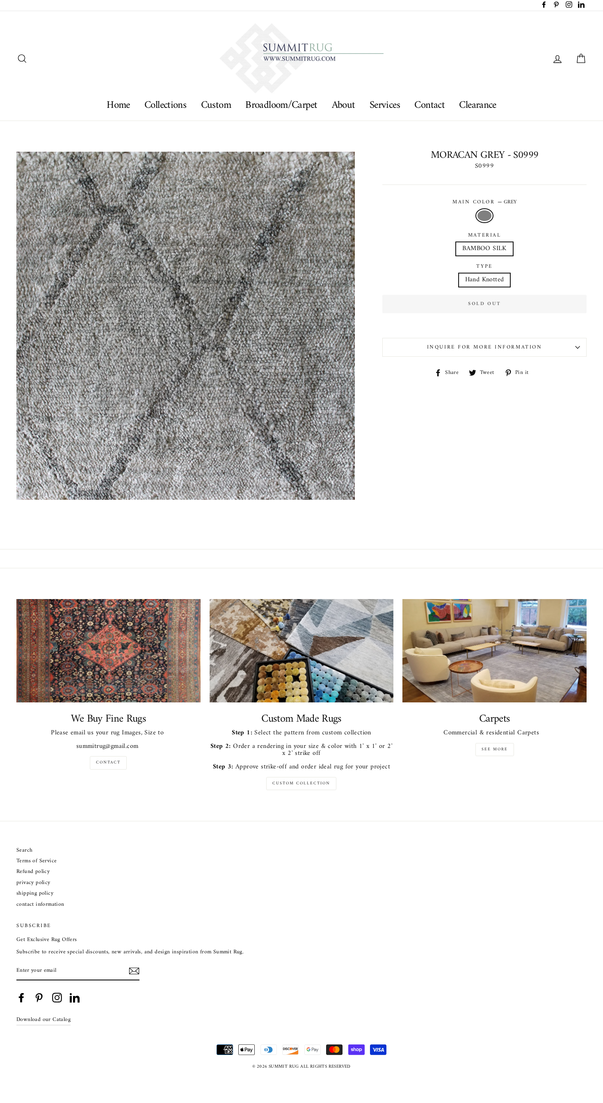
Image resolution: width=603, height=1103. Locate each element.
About (343, 105)
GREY (484, 215)
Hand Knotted (484, 279)
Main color (484, 202)
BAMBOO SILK (484, 248)
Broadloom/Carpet (281, 105)
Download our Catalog (43, 1020)
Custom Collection (301, 783)
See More (495, 749)
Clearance (477, 105)
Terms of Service (36, 861)
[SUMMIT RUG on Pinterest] (39, 998)
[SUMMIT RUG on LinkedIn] (75, 998)
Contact (429, 105)
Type (484, 266)
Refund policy (33, 872)
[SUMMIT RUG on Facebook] (21, 998)
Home (118, 105)
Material (484, 235)
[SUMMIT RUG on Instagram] (57, 998)
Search (24, 850)
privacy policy (33, 883)
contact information (40, 904)
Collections (165, 105)
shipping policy (34, 893)
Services (385, 105)
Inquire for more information (484, 347)
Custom (216, 105)
